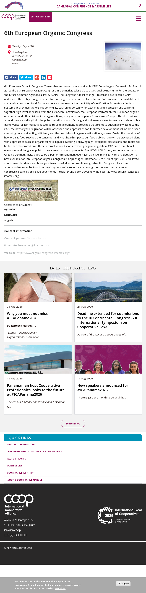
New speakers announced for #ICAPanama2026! (102, 387)
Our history (14, 465)
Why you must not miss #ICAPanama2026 (27, 315)
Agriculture (10, 209)
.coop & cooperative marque (24, 479)
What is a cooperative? (21, 444)
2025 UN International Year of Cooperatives (34, 451)
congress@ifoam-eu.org (19, 171)
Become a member (40, 16)
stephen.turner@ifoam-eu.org (31, 245)
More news (73, 423)
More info (60, 588)
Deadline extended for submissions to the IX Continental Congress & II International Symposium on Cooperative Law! (108, 320)
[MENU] (138, 18)
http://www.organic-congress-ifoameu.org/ (43, 252)
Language (10, 214)
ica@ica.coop (12, 530)
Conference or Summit (18, 204)
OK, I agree (123, 583)
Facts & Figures (16, 458)
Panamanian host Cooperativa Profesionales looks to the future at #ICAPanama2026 (35, 390)
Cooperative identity (20, 472)
